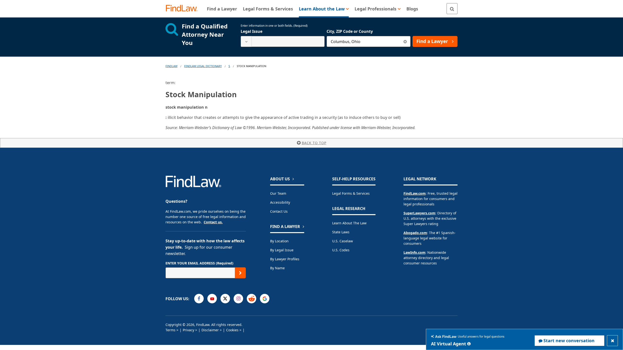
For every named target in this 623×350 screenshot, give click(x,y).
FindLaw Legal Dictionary (203, 66)
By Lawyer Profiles (284, 259)
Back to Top (314, 142)
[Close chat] (612, 340)
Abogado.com (415, 232)
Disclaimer (210, 330)
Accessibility (280, 202)
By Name (277, 268)
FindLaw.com (414, 193)
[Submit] (240, 272)
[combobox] (283, 41)
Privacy (188, 330)
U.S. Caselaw (342, 241)
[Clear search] (405, 41)
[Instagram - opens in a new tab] (238, 298)
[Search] (452, 8)
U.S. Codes (340, 250)
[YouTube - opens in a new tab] (212, 298)
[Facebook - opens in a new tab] (199, 298)
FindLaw (171, 66)
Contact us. (213, 222)
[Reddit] (251, 298)
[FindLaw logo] (184, 8)
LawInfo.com (414, 252)
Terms (170, 330)
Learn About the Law (349, 223)
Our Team (278, 193)
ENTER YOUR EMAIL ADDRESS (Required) (199, 263)
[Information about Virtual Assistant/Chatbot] (469, 343)
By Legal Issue (281, 250)
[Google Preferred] (264, 298)
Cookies (232, 330)
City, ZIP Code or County (350, 31)
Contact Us (279, 211)
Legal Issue (251, 31)
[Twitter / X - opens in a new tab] (225, 298)
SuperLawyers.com (419, 213)
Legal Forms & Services (351, 193)
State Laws (340, 232)
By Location (279, 241)
